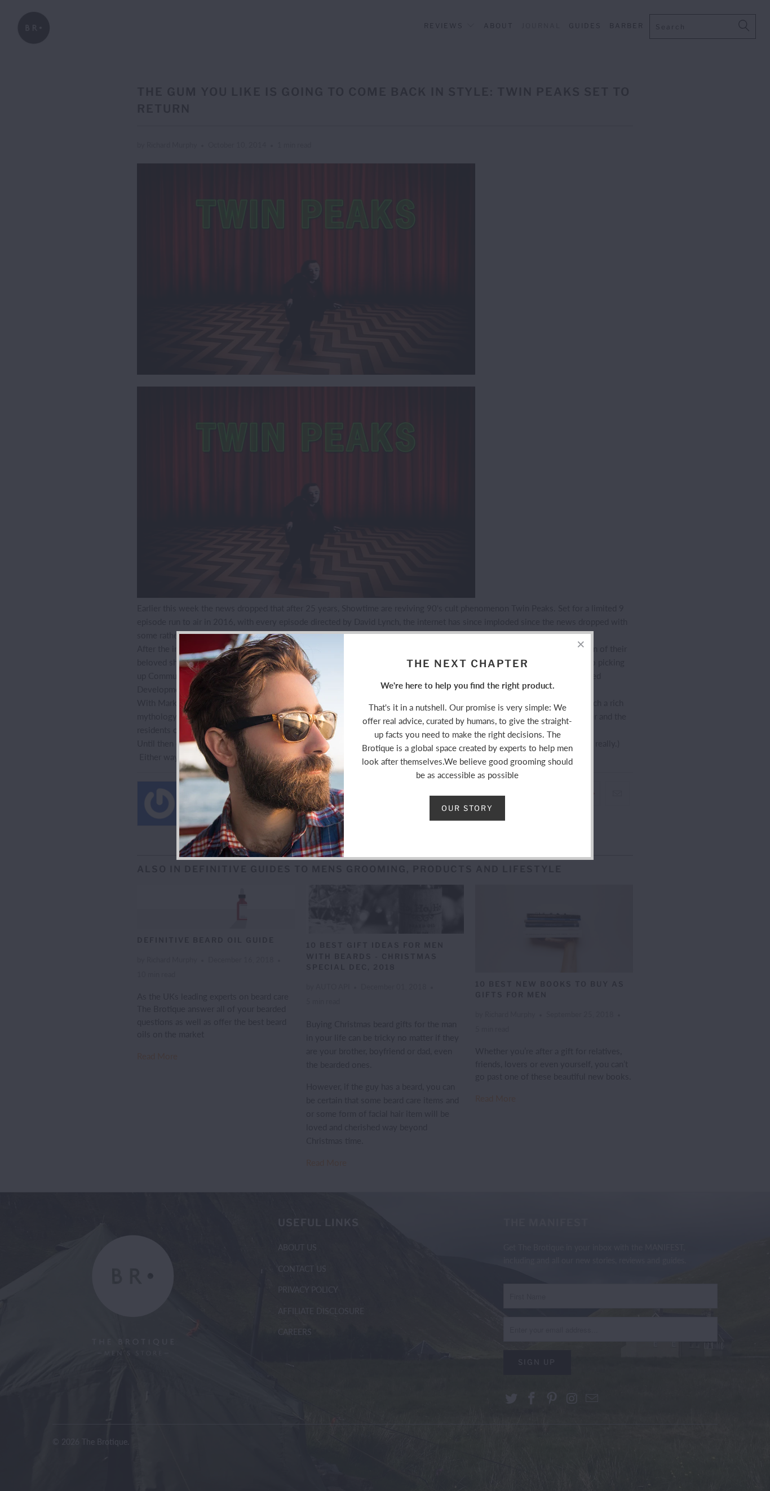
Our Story (467, 808)
